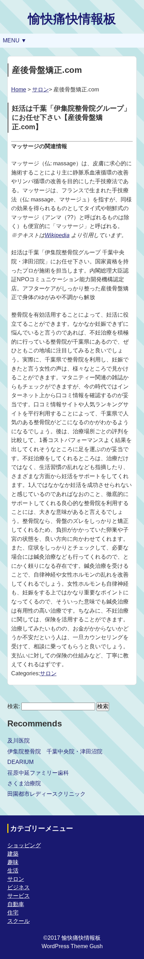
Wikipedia (57, 235)
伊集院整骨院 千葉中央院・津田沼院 (54, 751)
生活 (13, 871)
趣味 (13, 862)
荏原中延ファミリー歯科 (38, 773)
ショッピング (24, 845)
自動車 (15, 904)
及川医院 (18, 741)
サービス (18, 896)
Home (18, 89)
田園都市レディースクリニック (46, 794)
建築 (13, 854)
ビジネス (18, 887)
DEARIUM (20, 762)
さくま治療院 (24, 783)
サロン (40, 89)
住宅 (13, 913)
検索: (13, 706)
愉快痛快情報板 (72, 19)
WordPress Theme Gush (72, 946)
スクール (18, 921)
